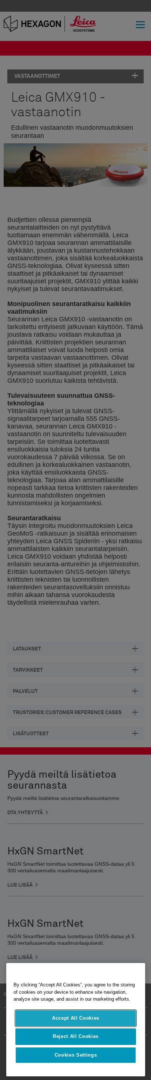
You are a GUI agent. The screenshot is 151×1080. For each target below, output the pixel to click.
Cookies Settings (76, 1055)
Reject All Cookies (76, 1036)
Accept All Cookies (75, 1018)
